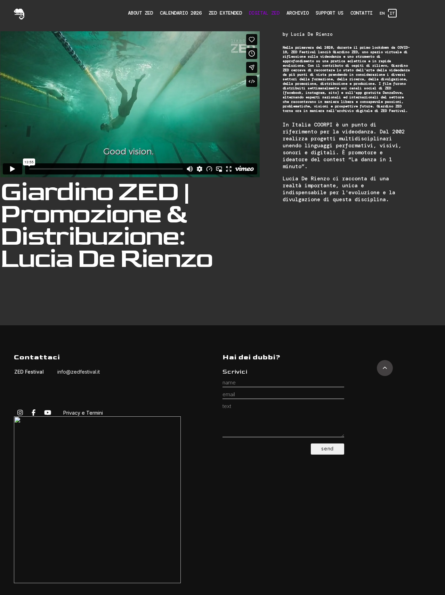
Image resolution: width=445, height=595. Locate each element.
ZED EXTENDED (225, 13)
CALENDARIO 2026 (181, 13)
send (327, 448)
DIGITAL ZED (264, 13)
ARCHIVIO (297, 13)
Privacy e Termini (83, 413)
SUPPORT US (329, 13)
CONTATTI (361, 13)
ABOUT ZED (140, 13)
